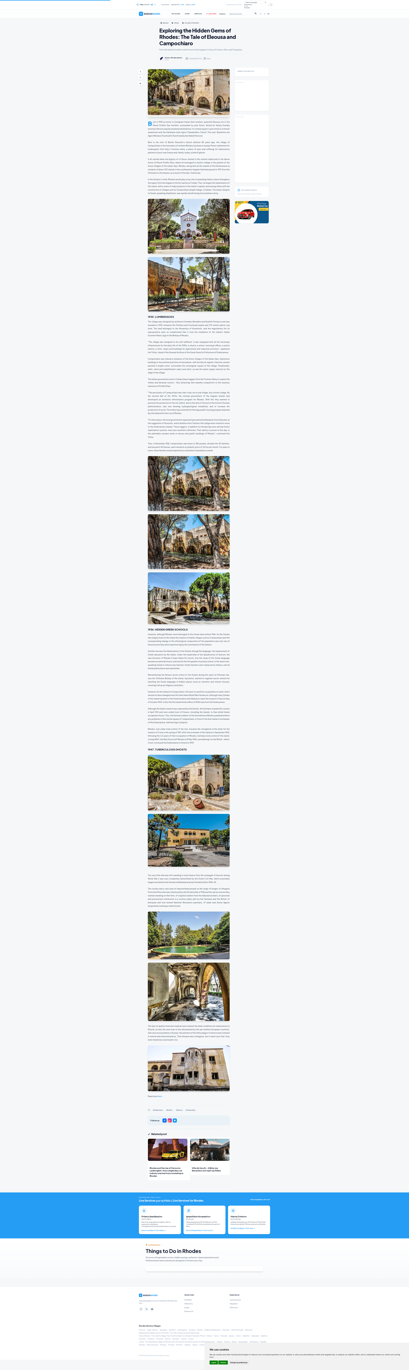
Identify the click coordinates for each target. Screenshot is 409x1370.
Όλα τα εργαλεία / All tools (260, 1199)
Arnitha (200, 1330)
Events (222, 14)
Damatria (225, 1330)
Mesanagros (243, 1342)
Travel (176, 23)
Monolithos (254, 1342)
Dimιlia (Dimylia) (237, 1330)
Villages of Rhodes (191, 23)
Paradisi (263, 1342)
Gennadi (223, 1336)
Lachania (175, 1339)
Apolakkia (163, 1330)
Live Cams (212, 14)
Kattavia (142, 1339)
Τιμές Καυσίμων (235, 1300)
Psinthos (179, 1345)
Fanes (216, 1336)
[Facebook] (260, 14)
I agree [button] (213, 1362)
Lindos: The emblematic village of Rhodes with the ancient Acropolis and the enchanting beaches (177, 1342)
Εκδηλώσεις (188, 1304)
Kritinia (167, 1339)
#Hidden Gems (158, 1110)
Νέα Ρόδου (188, 1300)
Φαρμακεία (234, 1304)
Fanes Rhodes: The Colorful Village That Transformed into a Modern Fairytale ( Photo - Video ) (175, 1336)
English (165, 23)
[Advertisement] (252, 97)
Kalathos (246, 1336)
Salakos (187, 1345)
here (160, 1096)
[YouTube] (268, 14)
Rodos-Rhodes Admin (173, 58)
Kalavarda (255, 1336)
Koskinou (151, 1339)
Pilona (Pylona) (152, 1345)
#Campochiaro (190, 1110)
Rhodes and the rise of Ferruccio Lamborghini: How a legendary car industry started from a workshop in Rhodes (166, 1172)
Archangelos (182, 1330)
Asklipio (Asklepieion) (212, 1330)
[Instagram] (264, 14)
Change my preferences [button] (238, 1362)
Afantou (142, 1330)
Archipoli (192, 1330)
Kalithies (264, 1336)
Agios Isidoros (152, 1330)
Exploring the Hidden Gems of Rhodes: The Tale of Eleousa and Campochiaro (169, 1333)
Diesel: (190, 4)
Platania (163, 1345)
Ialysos (231, 1336)
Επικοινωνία (188, 1311)
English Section (236, 14)
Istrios (238, 1336)
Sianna (195, 1345)
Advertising (234, 1307)
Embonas (248, 1330)
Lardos (191, 1339)
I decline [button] (223, 1362)
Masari (234, 1342)
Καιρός (186, 1307)
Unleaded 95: (177, 4)
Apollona (172, 1330)
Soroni (201, 1345)
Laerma (184, 1339)
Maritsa (227, 1342)
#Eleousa (179, 1110)
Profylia (171, 1345)
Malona (219, 1342)
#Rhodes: (169, 1110)
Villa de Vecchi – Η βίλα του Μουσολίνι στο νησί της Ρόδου (206, 1169)
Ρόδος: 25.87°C (145, 4)
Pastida (142, 1345)
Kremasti (159, 1339)
